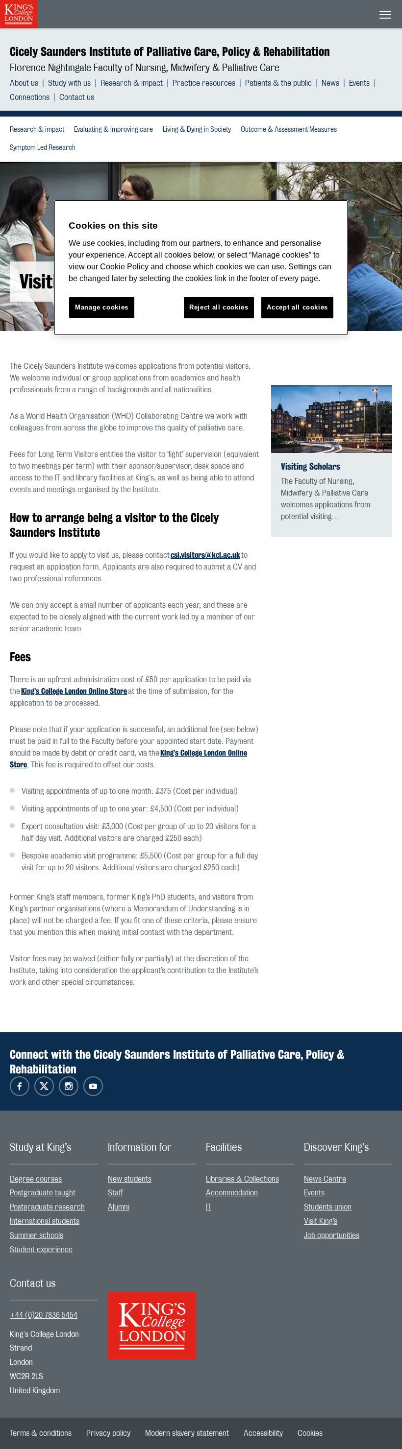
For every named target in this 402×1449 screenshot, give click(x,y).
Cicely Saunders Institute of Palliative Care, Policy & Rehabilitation (170, 51)
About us (24, 83)
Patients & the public (278, 83)
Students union (328, 1207)
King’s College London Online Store (74, 691)
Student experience (41, 1250)
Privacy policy (108, 1433)
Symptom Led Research (42, 147)
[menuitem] (29, 83)
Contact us (76, 97)
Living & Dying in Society (197, 129)
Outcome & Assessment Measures (289, 129)
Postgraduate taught (42, 1193)
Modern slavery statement (187, 1433)
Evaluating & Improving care (113, 129)
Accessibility (263, 1433)
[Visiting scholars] (331, 419)
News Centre (325, 1179)
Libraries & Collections (242, 1179)
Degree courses (36, 1179)
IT (208, 1207)
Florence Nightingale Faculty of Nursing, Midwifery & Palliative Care (144, 68)
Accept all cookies (297, 307)
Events (359, 83)
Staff (115, 1193)
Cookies (310, 1433)
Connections (30, 97)
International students (44, 1221)
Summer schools (36, 1235)
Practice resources (204, 83)
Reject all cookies (219, 307)
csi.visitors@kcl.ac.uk (205, 555)
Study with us (69, 83)
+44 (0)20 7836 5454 (43, 1315)
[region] (201, 267)
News (330, 83)
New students (129, 1179)
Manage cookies (101, 307)
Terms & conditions (41, 1433)
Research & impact (131, 83)
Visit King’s (320, 1221)
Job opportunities (331, 1235)
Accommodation (232, 1193)
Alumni (118, 1207)
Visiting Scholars (310, 466)
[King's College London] (152, 1317)
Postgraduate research (47, 1207)
